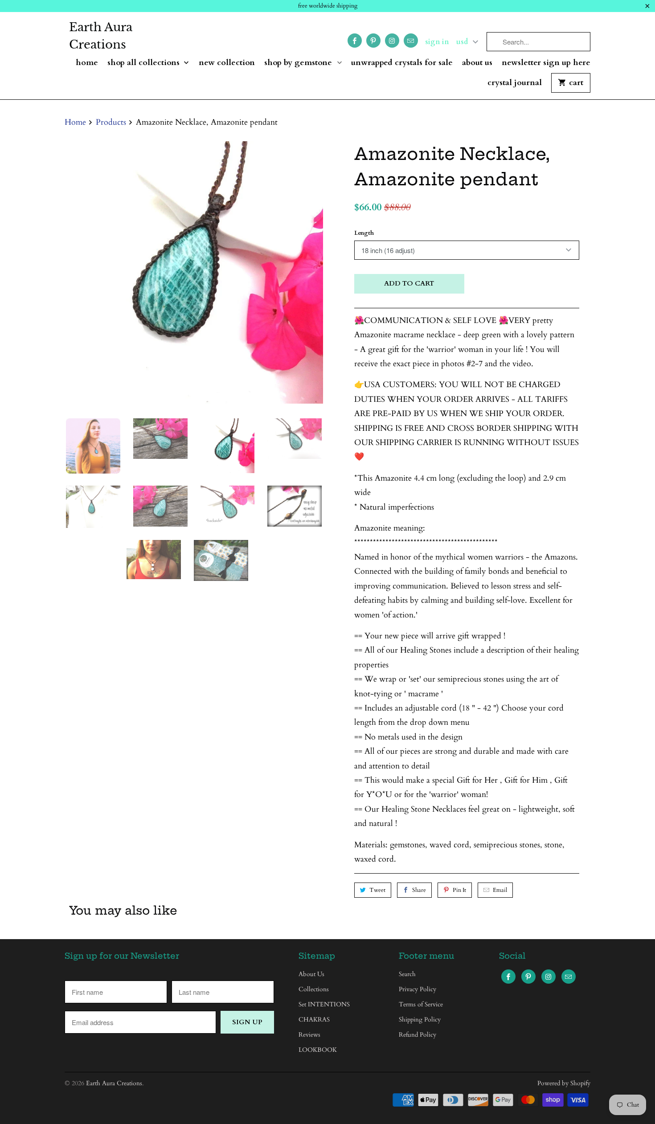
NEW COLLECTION (227, 63)
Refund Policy (417, 1034)
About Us (477, 63)
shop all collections (144, 63)
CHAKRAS (314, 1019)
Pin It (459, 890)
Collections (314, 989)
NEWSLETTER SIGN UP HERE (546, 63)
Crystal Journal (514, 83)
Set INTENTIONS (324, 1004)
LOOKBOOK (318, 1050)
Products (111, 122)
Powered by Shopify (563, 1083)
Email (500, 890)
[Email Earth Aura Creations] (411, 40)
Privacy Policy (417, 989)
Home (87, 63)
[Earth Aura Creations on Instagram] (392, 40)
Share (419, 890)
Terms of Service (421, 1004)
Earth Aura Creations (100, 36)
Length (364, 233)
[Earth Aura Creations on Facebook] (355, 40)
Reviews (309, 1034)
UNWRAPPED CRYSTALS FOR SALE (402, 63)
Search (407, 974)
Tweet (377, 890)
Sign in (437, 42)
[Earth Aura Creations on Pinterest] (373, 40)
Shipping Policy (420, 1019)
